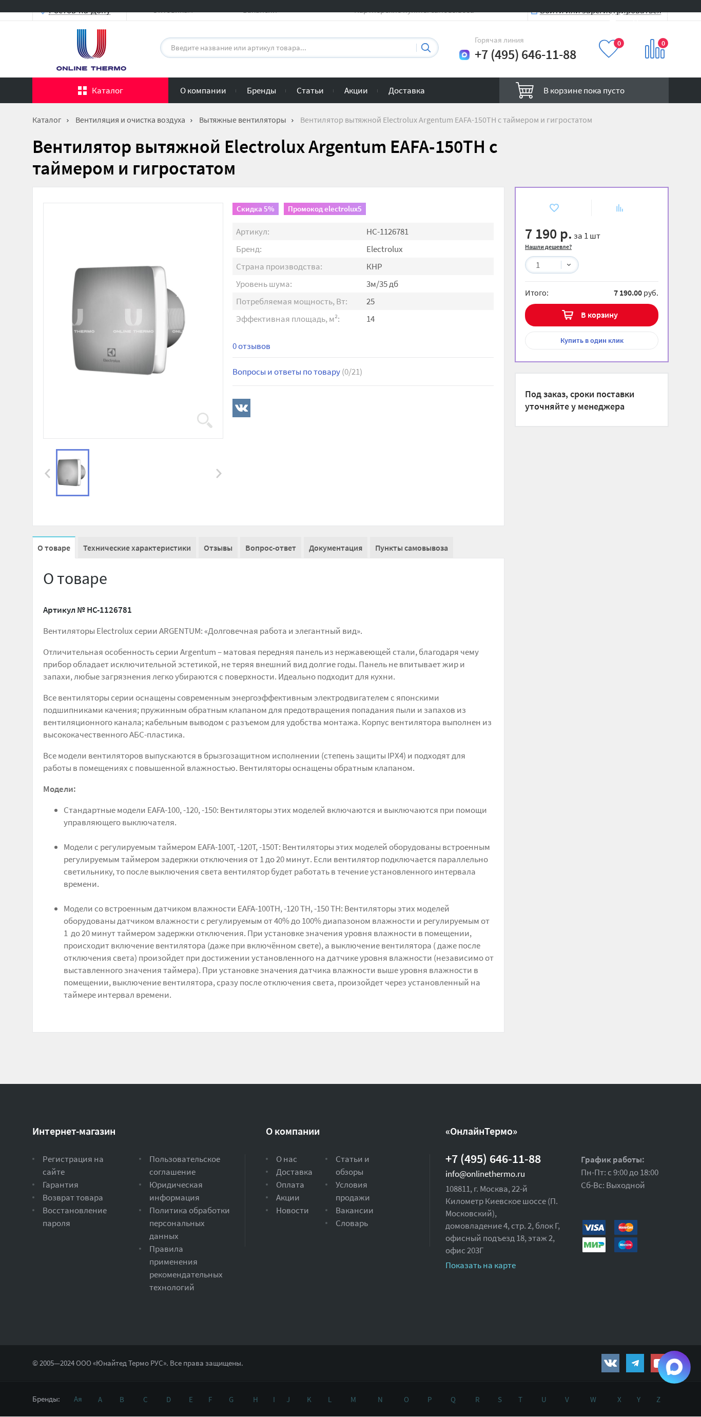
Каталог (107, 90)
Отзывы (218, 547)
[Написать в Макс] (464, 55)
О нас (286, 1158)
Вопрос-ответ (270, 547)
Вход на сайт (644, 16)
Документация (335, 547)
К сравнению (613, 207)
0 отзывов (251, 346)
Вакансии (355, 1210)
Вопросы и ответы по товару (297, 371)
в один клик (592, 340)
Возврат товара (73, 1197)
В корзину (599, 314)
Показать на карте (480, 1265)
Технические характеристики (137, 547)
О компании (203, 90)
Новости (292, 1210)
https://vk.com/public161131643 (610, 1363)
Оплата (290, 1184)
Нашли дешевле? (548, 246)
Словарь (352, 1223)
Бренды (261, 90)
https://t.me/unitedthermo (635, 1363)
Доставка (406, 90)
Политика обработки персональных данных (189, 1223)
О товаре (53, 547)
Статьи (310, 90)
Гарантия (61, 1184)
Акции (356, 90)
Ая (78, 1399)
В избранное (546, 207)
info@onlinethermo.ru (485, 1173)
